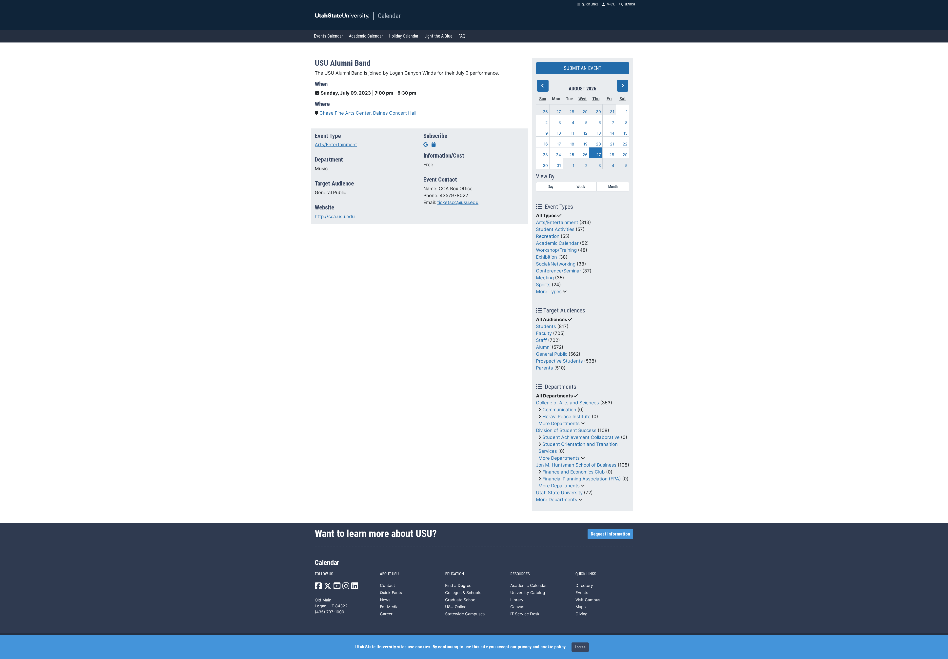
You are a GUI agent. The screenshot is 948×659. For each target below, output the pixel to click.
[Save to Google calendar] (425, 144)
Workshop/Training (556, 250)
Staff (541, 340)
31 (612, 111)
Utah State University (559, 492)
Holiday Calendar (403, 36)
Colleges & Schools (463, 592)
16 (546, 144)
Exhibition (546, 257)
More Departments (559, 423)
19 (585, 144)
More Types (549, 291)
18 (572, 144)
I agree (580, 647)
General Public (551, 354)
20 (598, 144)
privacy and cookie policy (541, 647)
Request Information (610, 534)
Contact (387, 585)
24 (558, 154)
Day (550, 186)
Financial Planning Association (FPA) (581, 479)
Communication (559, 409)
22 (625, 144)
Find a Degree (458, 585)
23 (545, 154)
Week (580, 186)
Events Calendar (328, 36)
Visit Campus (587, 599)
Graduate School (460, 599)
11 (572, 133)
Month (613, 186)
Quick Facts (391, 592)
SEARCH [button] (630, 4)
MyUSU (611, 4)
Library (516, 599)
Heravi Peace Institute (566, 416)
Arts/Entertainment (336, 144)
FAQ (461, 36)
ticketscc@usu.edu (457, 202)
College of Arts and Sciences (567, 403)
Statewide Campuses (465, 613)
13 (599, 133)
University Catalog (527, 592)
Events (581, 592)
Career (386, 613)
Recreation (547, 236)
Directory (584, 585)
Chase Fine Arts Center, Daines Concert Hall (367, 113)
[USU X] (328, 587)
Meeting (545, 278)
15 (625, 133)
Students (546, 326)
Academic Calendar (366, 36)
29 (585, 111)
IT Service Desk (524, 613)
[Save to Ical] (433, 144)
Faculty (544, 333)
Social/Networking (555, 264)
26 (545, 111)
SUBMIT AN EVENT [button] (582, 68)
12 (585, 133)
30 (598, 111)
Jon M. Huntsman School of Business (576, 465)
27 (558, 111)
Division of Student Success (566, 430)
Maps (580, 606)
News (385, 599)
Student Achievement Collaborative (581, 437)
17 (559, 144)
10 (559, 133)
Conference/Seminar (558, 271)
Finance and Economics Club (573, 472)
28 (571, 111)
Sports (543, 285)
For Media (389, 606)
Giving (581, 613)
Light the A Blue (438, 36)
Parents (544, 368)
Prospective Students (559, 361)
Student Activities (555, 229)
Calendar (389, 16)
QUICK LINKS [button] (590, 4)
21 (612, 144)
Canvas (517, 606)
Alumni (543, 347)
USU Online (455, 606)
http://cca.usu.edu (335, 216)
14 (612, 133)
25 (571, 154)
